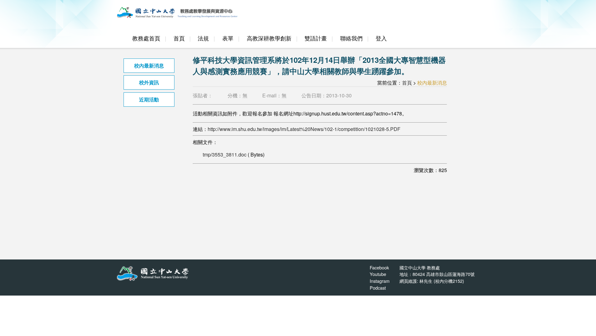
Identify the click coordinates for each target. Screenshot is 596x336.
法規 (203, 38)
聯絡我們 (351, 38)
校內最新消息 (149, 65)
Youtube (378, 274)
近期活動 (149, 99)
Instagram (380, 281)
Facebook (379, 267)
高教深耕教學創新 (269, 38)
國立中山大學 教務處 (420, 267)
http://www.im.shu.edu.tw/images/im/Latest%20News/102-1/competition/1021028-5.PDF (304, 129)
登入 (381, 38)
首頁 (179, 38)
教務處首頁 (146, 38)
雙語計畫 (316, 38)
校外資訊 (149, 82)
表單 (227, 38)
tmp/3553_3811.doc (224, 154)
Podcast (378, 287)
